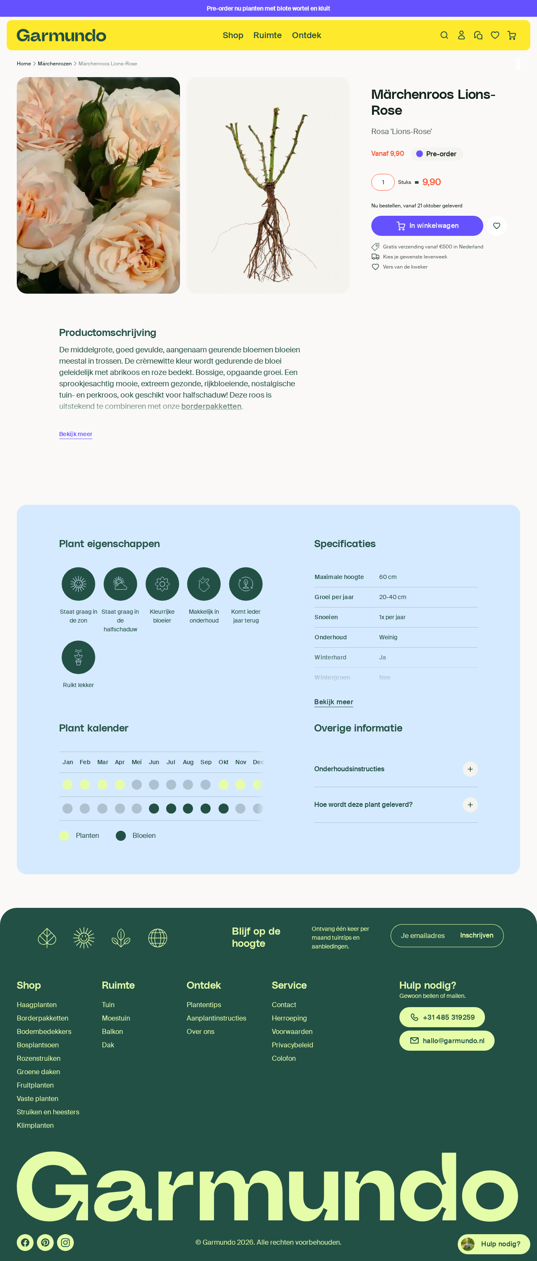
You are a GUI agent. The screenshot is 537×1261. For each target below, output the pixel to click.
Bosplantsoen (38, 1045)
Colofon (284, 1058)
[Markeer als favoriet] (497, 226)
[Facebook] (25, 1242)
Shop (233, 35)
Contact (284, 1004)
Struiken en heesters (48, 1112)
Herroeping (289, 1018)
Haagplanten (37, 1004)
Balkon (112, 1031)
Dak (108, 1045)
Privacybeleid (292, 1045)
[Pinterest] (45, 1242)
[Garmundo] (62, 35)
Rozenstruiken (38, 1058)
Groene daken (38, 1071)
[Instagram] (65, 1242)
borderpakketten (211, 406)
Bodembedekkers (44, 1031)
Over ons (200, 1031)
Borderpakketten (42, 1018)
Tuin (108, 1004)
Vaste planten (37, 1098)
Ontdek (306, 35)
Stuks (404, 182)
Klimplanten (35, 1125)
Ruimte (267, 35)
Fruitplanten (35, 1085)
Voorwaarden (292, 1031)
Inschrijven (476, 935)
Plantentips (204, 1004)
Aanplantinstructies (216, 1018)
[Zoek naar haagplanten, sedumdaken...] (444, 35)
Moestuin (116, 1018)
